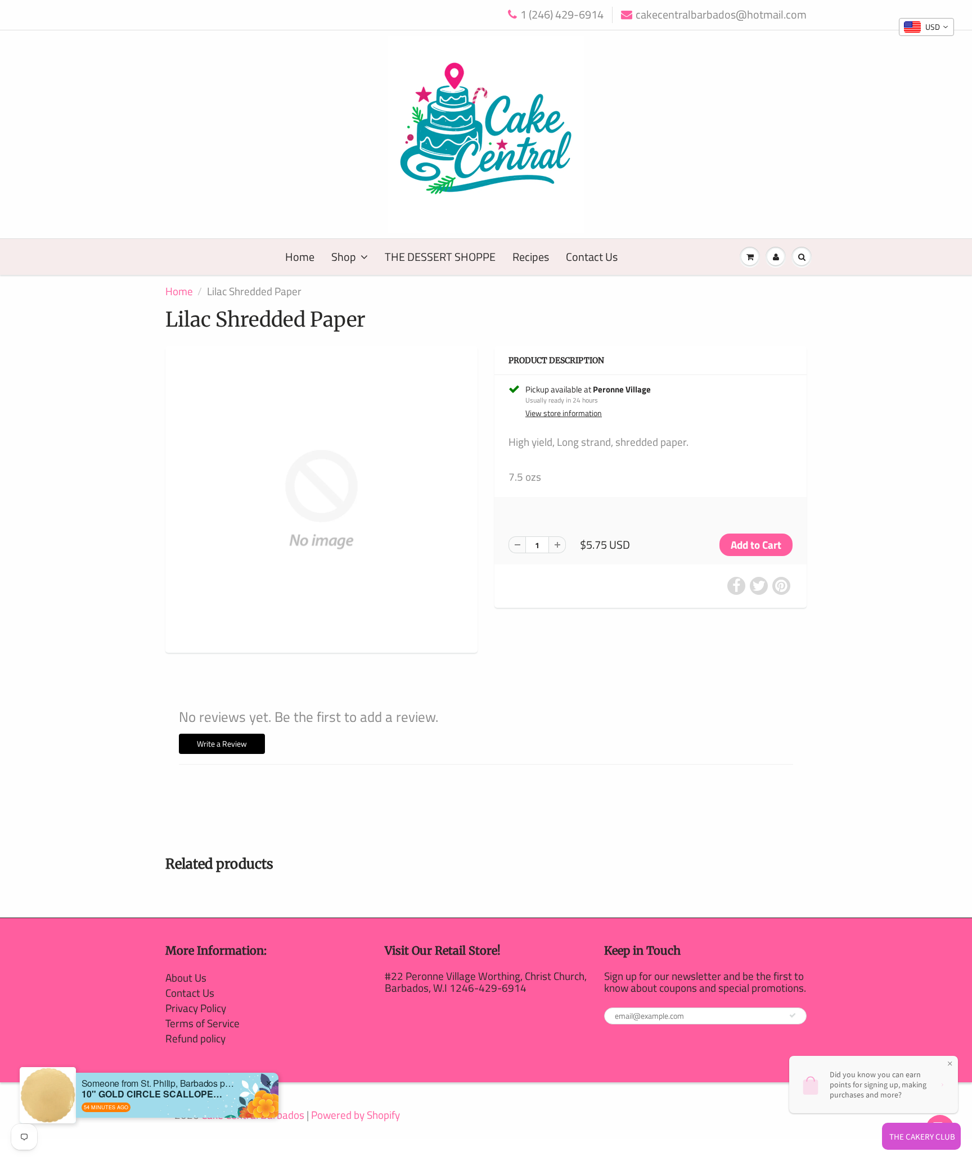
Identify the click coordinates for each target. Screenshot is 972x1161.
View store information (563, 413)
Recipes (530, 256)
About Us (185, 977)
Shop (343, 256)
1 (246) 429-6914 (562, 15)
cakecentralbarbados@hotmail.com (721, 15)
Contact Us (592, 256)
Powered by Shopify (355, 1114)
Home (299, 256)
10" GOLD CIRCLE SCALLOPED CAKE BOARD (152, 1093)
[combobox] (926, 27)
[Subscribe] (792, 1015)
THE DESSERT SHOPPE (440, 256)
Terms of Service (202, 1023)
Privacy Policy (195, 1008)
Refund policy (195, 1038)
